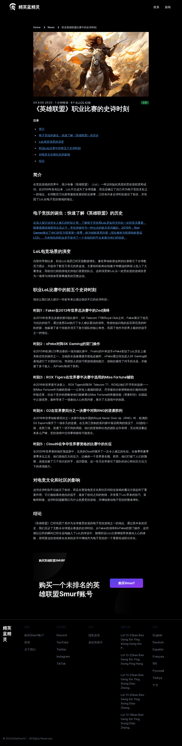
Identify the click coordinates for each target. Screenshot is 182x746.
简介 (42, 129)
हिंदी (155, 663)
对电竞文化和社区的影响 (54, 154)
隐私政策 (94, 635)
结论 (42, 161)
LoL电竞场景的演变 (51, 141)
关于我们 (30, 649)
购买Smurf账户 (34, 635)
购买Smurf (126, 583)
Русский (158, 670)
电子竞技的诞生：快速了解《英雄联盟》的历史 (69, 135)
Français (158, 656)
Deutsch (158, 642)
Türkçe (157, 678)
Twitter (61, 649)
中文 (155, 685)
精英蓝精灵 (7, 633)
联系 (156, 7)
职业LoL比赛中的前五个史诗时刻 (60, 148)
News (51, 27)
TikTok (61, 663)
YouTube (62, 642)
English (157, 635)
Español (158, 649)
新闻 (168, 7)
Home (37, 27)
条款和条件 (96, 642)
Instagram (63, 656)
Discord (62, 635)
